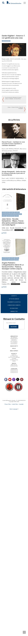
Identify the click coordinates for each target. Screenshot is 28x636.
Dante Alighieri (6, 40)
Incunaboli (14, 337)
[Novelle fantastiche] (8, 201)
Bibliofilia (14, 364)
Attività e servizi (14, 298)
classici (17, 212)
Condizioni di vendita (14, 305)
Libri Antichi (14, 336)
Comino (11, 259)
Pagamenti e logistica (14, 302)
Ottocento (14, 342)
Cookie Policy (15, 404)
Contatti (14, 295)
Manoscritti (14, 346)
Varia (14, 361)
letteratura (5, 212)
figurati (12, 212)
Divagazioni (14, 366)
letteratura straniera (7, 214)
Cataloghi (14, 368)
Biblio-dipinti (14, 350)
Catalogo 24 (14, 370)
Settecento (14, 341)
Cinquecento (14, 338)
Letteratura (14, 356)
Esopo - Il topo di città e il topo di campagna (15, 108)
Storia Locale (14, 359)
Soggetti (14, 353)
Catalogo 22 (14, 372)
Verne (16, 215)
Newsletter (14, 311)
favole (4, 215)
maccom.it (9, 406)
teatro (16, 257)
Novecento (14, 343)
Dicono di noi (14, 308)
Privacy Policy (8, 404)
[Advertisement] (14, 20)
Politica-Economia (14, 357)
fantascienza (10, 215)
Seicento (14, 340)
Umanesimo (5, 259)
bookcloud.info (16, 406)
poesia (16, 259)
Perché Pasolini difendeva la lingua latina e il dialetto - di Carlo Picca (13, 98)
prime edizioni (18, 214)
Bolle (14, 348)
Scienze (14, 358)
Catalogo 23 (14, 371)
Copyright (21, 404)
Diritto (14, 354)
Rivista (14, 363)
